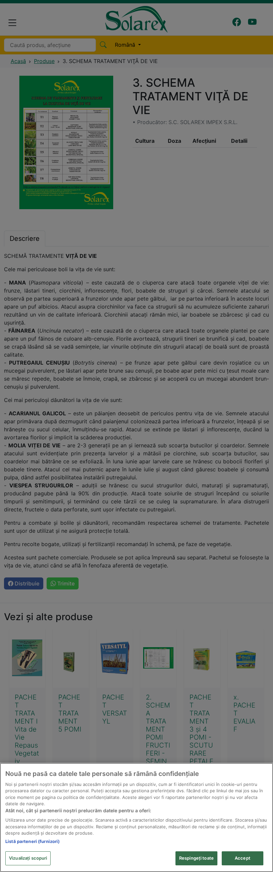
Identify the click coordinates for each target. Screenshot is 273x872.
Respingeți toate (196, 858)
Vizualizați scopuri (28, 858)
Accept (242, 858)
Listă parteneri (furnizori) (32, 841)
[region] (136, 817)
